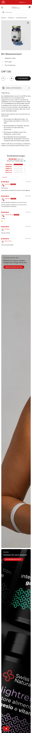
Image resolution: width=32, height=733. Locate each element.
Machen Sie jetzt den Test (13, 267)
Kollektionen (11, 17)
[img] (5, 182)
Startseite (3, 17)
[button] (29, 7)
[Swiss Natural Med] (15, 7)
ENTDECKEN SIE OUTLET (13, 559)
